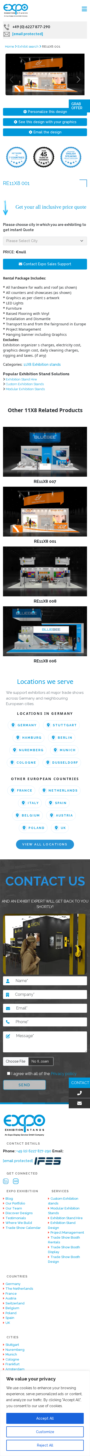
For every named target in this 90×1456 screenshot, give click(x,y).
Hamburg (32, 737)
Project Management (67, 1232)
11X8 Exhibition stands (42, 364)
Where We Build (19, 1223)
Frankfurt (13, 1364)
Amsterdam (15, 1369)
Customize (45, 1432)
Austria (64, 815)
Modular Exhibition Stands (25, 389)
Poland (36, 828)
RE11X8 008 (45, 601)
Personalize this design (47, 112)
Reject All (45, 1445)
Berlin (65, 737)
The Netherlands (19, 1288)
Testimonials (16, 1218)
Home (10, 46)
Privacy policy (63, 1073)
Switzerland (15, 1303)
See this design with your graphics (47, 122)
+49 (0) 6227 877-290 (31, 26)
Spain (61, 803)
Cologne (26, 762)
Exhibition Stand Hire (21, 379)
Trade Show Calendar (23, 1228)
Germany (27, 725)
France (24, 790)
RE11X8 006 (45, 661)
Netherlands (63, 790)
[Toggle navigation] (84, 9)
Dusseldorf (65, 762)
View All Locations (45, 844)
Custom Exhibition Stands (25, 384)
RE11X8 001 (45, 541)
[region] (45, 1413)
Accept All (45, 1418)
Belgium (31, 815)
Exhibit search (28, 46)
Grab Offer (76, 106)
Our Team (14, 1208)
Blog (9, 1198)
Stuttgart (65, 725)
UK (63, 828)
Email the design (48, 132)
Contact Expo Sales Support (46, 264)
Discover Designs (19, 1213)
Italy (33, 803)
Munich (68, 750)
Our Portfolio (15, 1203)
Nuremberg (31, 750)
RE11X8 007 (45, 481)
